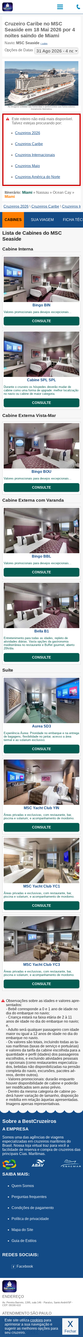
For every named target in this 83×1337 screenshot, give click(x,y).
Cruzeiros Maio (27, 166)
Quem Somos (23, 1186)
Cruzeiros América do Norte (37, 177)
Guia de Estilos (24, 1241)
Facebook (24, 1266)
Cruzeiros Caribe (29, 144)
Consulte (41, 321)
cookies (36, 1320)
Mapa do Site (22, 1230)
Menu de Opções (60, 6)
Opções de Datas (19, 50)
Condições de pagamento (33, 1208)
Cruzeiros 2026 (27, 133)
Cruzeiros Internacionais (35, 155)
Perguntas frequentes (29, 1197)
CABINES (13, 220)
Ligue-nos (78, 6)
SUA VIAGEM (42, 220)
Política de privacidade (30, 1219)
